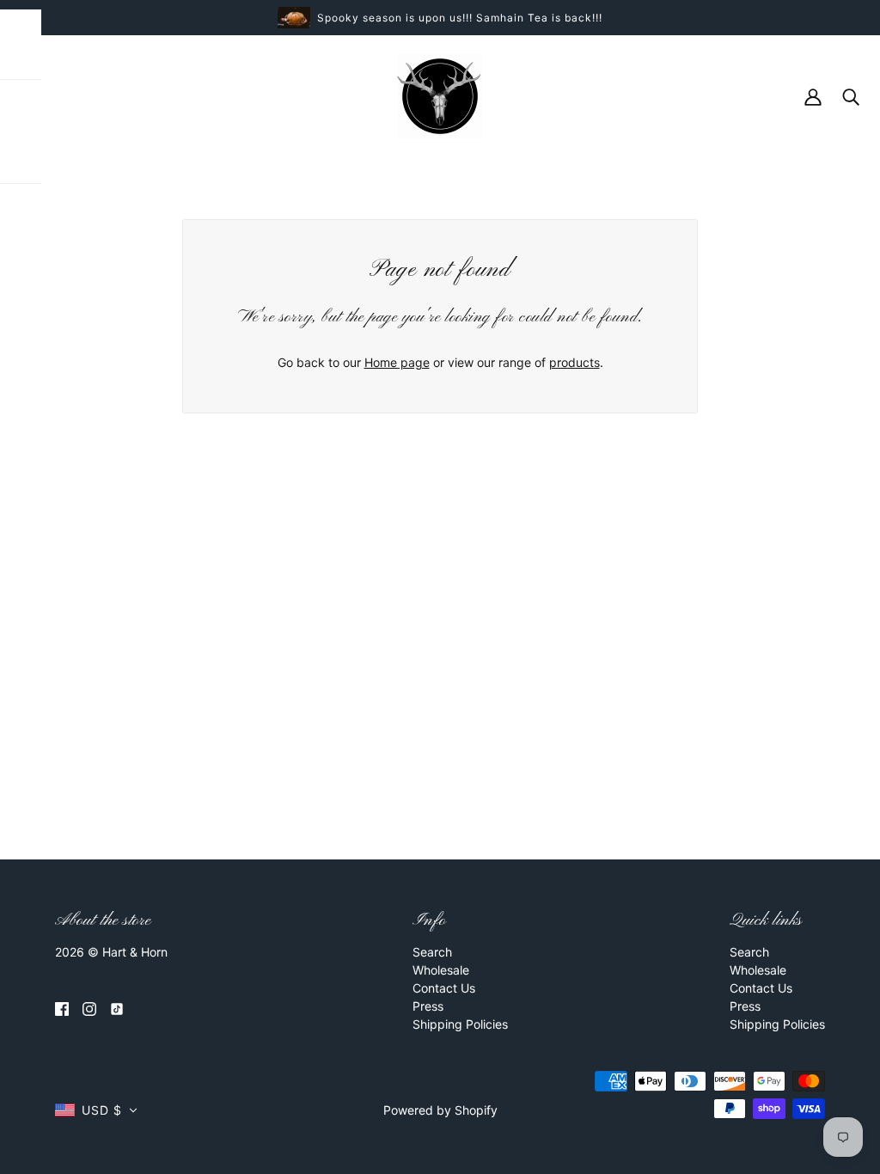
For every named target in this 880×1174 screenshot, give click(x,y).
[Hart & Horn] (440, 95)
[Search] (850, 96)
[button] (96, 1110)
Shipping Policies (460, 1024)
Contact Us (443, 988)
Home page (397, 362)
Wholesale (440, 970)
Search (432, 952)
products (574, 362)
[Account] (813, 96)
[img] (62, 1008)
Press (427, 1006)
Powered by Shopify (440, 1110)
